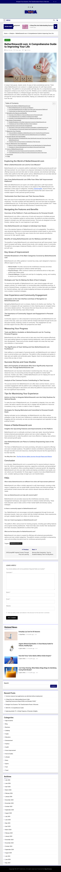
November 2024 (9, 843)
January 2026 (8, 796)
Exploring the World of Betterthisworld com (18, 106)
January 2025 (8, 836)
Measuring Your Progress (14, 131)
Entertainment (9, 740)
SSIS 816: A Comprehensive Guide (40, 1)
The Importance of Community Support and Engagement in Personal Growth (28, 129)
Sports (7, 763)
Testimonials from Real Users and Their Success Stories (22, 111)
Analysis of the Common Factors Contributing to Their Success (24, 141)
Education (7, 737)
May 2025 (7, 823)
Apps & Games (9, 720)
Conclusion (10, 154)
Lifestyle (7, 40)
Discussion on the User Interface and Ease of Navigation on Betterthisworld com (28, 127)
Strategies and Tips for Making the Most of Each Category (23, 123)
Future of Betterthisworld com (15, 149)
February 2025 (9, 833)
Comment (9, 572)
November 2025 (9, 803)
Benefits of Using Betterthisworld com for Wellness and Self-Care (25, 118)
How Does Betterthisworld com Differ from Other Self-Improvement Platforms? (28, 109)
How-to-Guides (9, 753)
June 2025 (8, 819)
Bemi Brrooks (9, 50)
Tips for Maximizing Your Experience (16, 143)
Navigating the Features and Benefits (17, 113)
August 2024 (8, 853)
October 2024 (8, 846)
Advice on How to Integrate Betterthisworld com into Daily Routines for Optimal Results (30, 145)
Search (6, 683)
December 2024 (9, 839)
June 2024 (8, 859)
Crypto (7, 734)
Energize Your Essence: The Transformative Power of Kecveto (22, 704)
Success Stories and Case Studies (16, 136)
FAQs (8, 156)
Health (7, 747)
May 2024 (7, 863)
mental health (38, 188)
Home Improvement (10, 750)
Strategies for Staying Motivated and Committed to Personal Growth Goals (27, 147)
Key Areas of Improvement (14, 120)
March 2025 (8, 829)
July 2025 (7, 816)
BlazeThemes (48, 869)
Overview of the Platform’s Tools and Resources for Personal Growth (25, 114)
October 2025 (8, 806)
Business (7, 727)
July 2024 (7, 856)
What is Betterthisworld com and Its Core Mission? (21, 107)
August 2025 (8, 813)
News (6, 760)
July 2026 (7, 780)
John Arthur (23, 648)
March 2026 (8, 790)
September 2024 (9, 849)
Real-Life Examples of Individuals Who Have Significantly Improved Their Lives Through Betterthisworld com (30, 139)
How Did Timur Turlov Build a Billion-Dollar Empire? (35, 656)
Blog (6, 724)
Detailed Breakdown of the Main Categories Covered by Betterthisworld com (27, 122)
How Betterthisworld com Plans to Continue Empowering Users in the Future (28, 152)
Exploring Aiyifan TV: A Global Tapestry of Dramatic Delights (22, 711)
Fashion (7, 743)
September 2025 (9, 810)
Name (8, 592)
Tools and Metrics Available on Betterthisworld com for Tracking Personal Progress (29, 133)
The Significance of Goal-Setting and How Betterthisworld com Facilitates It (27, 134)
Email (8, 599)
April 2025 (7, 826)
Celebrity (7, 730)
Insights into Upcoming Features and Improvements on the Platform (25, 150)
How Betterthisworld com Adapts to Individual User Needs (23, 116)
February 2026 (9, 793)
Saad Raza (22, 634)
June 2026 (8, 783)
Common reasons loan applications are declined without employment (24, 696)
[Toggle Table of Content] (53, 103)
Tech (6, 767)
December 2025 (9, 800)
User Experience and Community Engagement (19, 125)
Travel (6, 770)
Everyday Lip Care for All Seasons (29, 631)
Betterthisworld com (16, 543)
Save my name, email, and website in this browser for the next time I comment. (29, 612)
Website (8, 606)
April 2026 (7, 786)
